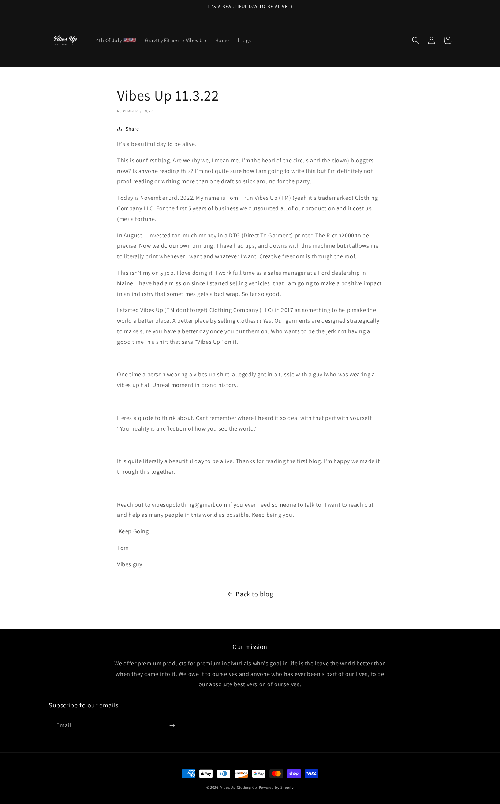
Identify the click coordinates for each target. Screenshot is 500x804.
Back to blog (254, 594)
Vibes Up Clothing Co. (239, 787)
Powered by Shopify (276, 787)
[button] (415, 40)
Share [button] (132, 128)
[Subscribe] (172, 725)
